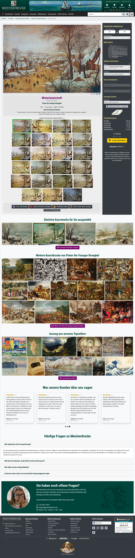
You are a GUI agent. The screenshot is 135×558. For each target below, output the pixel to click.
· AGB (26, 525)
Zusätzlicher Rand (108, 35)
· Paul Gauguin (73, 525)
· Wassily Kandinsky (75, 528)
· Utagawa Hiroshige (75, 530)
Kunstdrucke (9, 14)
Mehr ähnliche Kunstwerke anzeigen (67, 247)
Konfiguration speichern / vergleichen (117, 106)
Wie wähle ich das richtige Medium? (16, 467)
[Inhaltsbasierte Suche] (127, 14)
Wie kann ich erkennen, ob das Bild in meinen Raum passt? (24, 461)
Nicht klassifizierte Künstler (22, 18)
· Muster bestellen (52, 534)
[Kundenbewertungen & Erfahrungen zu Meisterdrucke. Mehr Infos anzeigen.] (124, 525)
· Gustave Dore (73, 532)
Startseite (3, 18)
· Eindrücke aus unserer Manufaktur (56, 530)
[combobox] (117, 37)
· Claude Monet (74, 523)
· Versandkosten (52, 525)
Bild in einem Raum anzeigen (82, 206)
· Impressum (28, 523)
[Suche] (124, 14)
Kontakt (71, 14)
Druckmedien (52, 14)
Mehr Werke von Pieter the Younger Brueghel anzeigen (67, 326)
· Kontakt (27, 521)
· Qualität (50, 528)
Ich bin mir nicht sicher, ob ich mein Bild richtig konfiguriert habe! (27, 473)
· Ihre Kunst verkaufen (53, 523)
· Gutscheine (51, 532)
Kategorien (24, 14)
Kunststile (33, 14)
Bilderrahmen (42, 14)
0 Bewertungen (56, 210)
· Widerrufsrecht (29, 530)
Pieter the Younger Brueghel (38, 18)
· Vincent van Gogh (74, 521)
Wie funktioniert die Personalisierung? (17, 444)
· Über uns (27, 534)
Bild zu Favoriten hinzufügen (42, 206)
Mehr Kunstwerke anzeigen (68, 378)
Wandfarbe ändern (62, 206)
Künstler (17, 14)
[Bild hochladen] (132, 14)
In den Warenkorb (118, 140)
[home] (2, 14)
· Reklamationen (29, 532)
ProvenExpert (14, 419)
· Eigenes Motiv (51, 521)
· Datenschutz (28, 528)
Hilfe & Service (62, 14)
